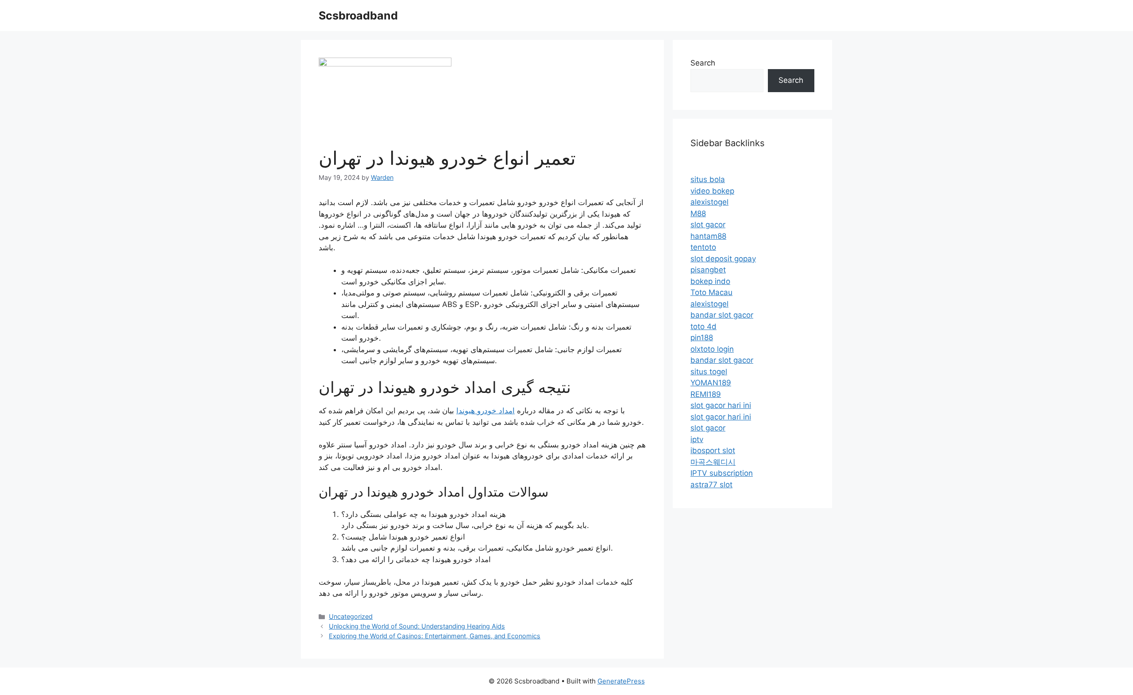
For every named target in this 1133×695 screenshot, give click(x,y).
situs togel (708, 371)
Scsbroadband (358, 15)
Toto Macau (711, 292)
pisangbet (708, 269)
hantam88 (708, 236)
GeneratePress (621, 681)
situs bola (707, 179)
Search (702, 62)
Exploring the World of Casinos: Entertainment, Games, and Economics (434, 636)
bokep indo (710, 281)
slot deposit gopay (723, 258)
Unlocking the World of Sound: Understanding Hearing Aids (417, 626)
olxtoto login (712, 349)
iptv (696, 439)
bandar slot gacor (721, 315)
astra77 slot (711, 484)
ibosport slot (712, 450)
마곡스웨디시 (713, 462)
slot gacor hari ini (720, 405)
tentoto (703, 247)
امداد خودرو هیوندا (485, 410)
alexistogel (709, 202)
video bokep (712, 190)
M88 (698, 213)
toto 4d (703, 326)
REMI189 (705, 394)
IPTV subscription (721, 473)
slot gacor (707, 224)
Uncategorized (351, 616)
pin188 (701, 337)
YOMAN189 (710, 382)
